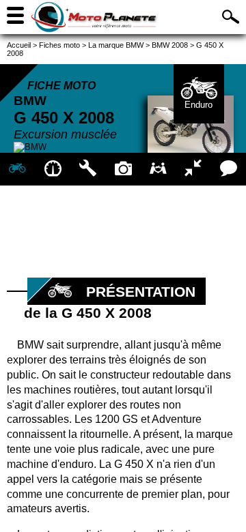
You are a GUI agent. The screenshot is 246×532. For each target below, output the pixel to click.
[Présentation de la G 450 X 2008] (17, 169)
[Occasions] (158, 169)
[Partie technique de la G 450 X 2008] (87, 169)
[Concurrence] (193, 169)
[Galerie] (122, 169)
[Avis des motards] (228, 169)
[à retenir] (52, 169)
